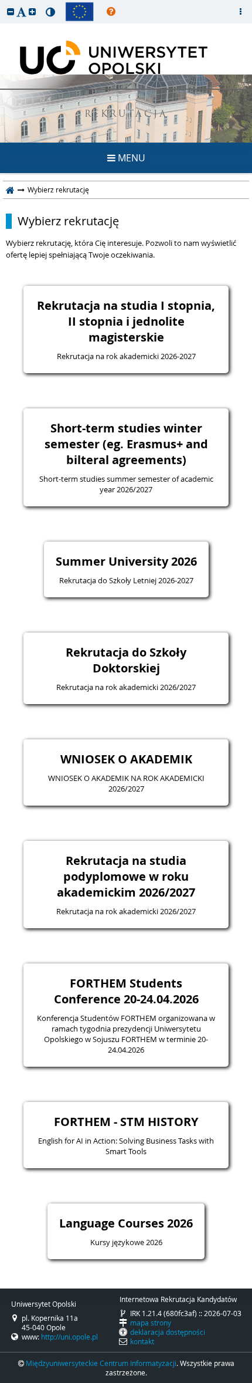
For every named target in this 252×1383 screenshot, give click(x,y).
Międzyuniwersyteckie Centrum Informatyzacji (101, 1363)
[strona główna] (10, 189)
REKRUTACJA (126, 114)
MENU (130, 157)
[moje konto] (240, 11)
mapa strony (150, 1322)
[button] (10, 11)
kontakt (142, 1341)
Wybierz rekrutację (68, 221)
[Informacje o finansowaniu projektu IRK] (79, 12)
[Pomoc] (111, 11)
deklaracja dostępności (167, 1332)
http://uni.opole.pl (69, 1336)
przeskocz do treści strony (3, 3)
